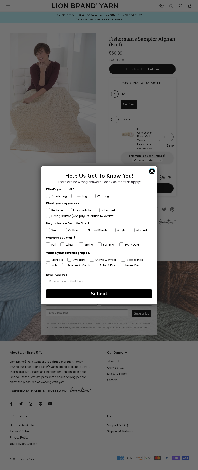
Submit (99, 293)
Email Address (56, 275)
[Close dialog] (152, 171)
